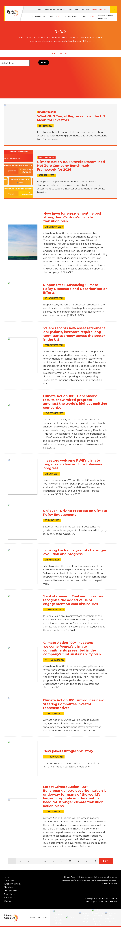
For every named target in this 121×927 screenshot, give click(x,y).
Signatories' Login (100, 9)
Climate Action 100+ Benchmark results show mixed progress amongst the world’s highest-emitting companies (75, 401)
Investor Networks (12, 884)
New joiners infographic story (68, 751)
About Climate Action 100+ (55, 9)
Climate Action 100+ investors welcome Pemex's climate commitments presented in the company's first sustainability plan (72, 648)
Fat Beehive (111, 901)
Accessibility (9, 894)
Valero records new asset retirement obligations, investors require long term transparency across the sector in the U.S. (74, 334)
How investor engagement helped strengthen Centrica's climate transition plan (72, 217)
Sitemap (8, 901)
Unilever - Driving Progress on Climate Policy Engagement (75, 512)
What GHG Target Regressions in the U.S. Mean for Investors (71, 118)
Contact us (79, 9)
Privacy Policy (10, 891)
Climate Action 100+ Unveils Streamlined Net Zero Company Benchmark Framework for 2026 (71, 165)
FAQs (88, 9)
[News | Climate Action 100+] (13, 13)
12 (95, 861)
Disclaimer (8, 887)
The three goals (38, 17)
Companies (9, 880)
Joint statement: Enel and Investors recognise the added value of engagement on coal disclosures (73, 600)
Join (71, 9)
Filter (43, 62)
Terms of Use (10, 897)
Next (106, 861)
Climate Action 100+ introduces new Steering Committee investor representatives (73, 704)
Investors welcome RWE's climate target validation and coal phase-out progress (74, 464)
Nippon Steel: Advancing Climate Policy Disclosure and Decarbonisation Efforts (75, 289)
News (40, 9)
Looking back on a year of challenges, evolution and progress (75, 552)
